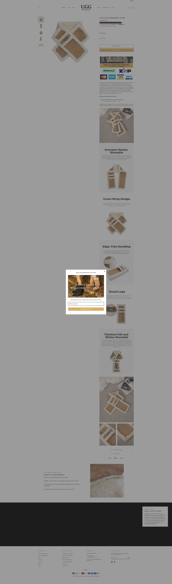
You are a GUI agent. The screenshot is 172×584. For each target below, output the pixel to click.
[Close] (104, 271)
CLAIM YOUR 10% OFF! (86, 309)
